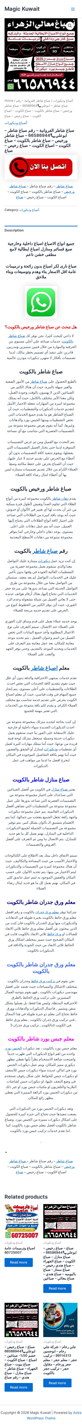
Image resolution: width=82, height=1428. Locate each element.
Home (9, 100)
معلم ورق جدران (47, 912)
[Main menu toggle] (72, 8)
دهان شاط (61, 498)
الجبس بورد (13, 1048)
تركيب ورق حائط (43, 981)
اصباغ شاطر (44, 668)
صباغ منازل (60, 789)
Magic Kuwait (22, 8)
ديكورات (44, 561)
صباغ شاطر (64, 186)
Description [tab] (14, 230)
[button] (70, 26)
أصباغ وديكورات (63, 100)
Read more (18, 1262)
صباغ (19, 197)
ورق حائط (54, 934)
